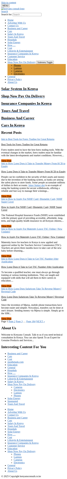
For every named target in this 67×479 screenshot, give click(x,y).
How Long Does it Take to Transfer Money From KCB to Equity (33, 171)
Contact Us (13, 25)
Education (12, 59)
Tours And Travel (16, 37)
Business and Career (17, 28)
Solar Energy (13, 42)
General (11, 76)
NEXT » (40, 321)
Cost (9, 48)
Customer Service (16, 56)
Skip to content (8, 2)
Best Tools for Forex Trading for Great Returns (24, 144)
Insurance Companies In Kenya (22, 53)
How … (11, 45)
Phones (17, 65)
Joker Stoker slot (36, 185)
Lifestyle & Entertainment (20, 51)
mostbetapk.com (15, 362)
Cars (9, 31)
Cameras (18, 71)
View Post (6, 160)
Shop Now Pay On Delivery (21, 62)
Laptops (18, 68)
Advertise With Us (16, 22)
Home (10, 20)
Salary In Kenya (15, 34)
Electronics (19, 73)
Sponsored (12, 401)
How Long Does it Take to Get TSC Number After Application (32, 267)
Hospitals (12, 39)
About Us (12, 82)
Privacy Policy (14, 79)
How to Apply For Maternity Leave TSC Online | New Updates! (33, 237)
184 (31, 321)
